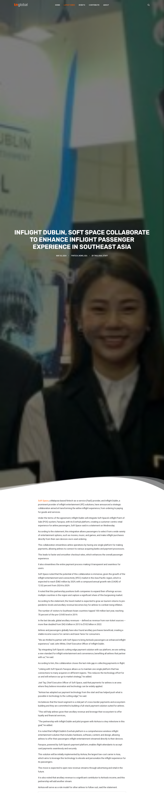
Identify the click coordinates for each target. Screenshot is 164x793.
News (81, 256)
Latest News (69, 5)
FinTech (74, 256)
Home (57, 5)
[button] (149, 5)
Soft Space (43, 500)
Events (82, 5)
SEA (85, 256)
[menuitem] (57, 5)
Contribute (94, 5)
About (106, 5)
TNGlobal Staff (101, 256)
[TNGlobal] (20, 5)
